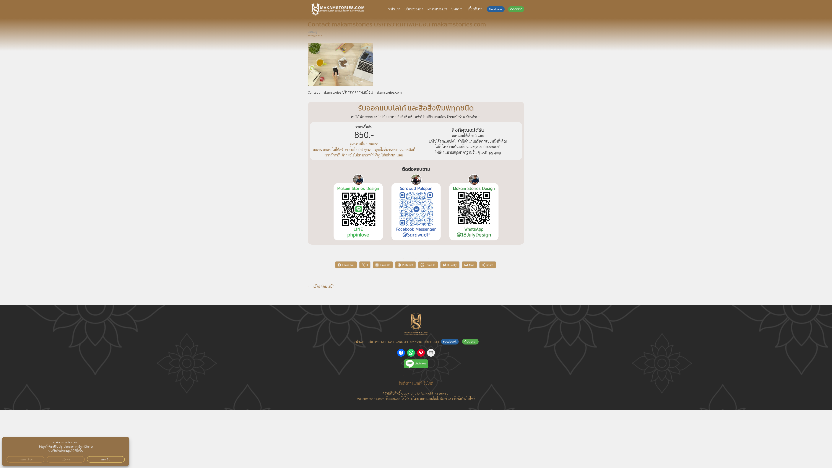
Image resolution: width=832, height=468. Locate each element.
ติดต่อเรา (516, 9)
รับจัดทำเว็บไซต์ (464, 398)
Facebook (495, 9)
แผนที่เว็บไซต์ (423, 383)
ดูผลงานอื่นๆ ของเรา (364, 144)
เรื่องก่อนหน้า (323, 286)
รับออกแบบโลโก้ (396, 398)
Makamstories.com (370, 398)
